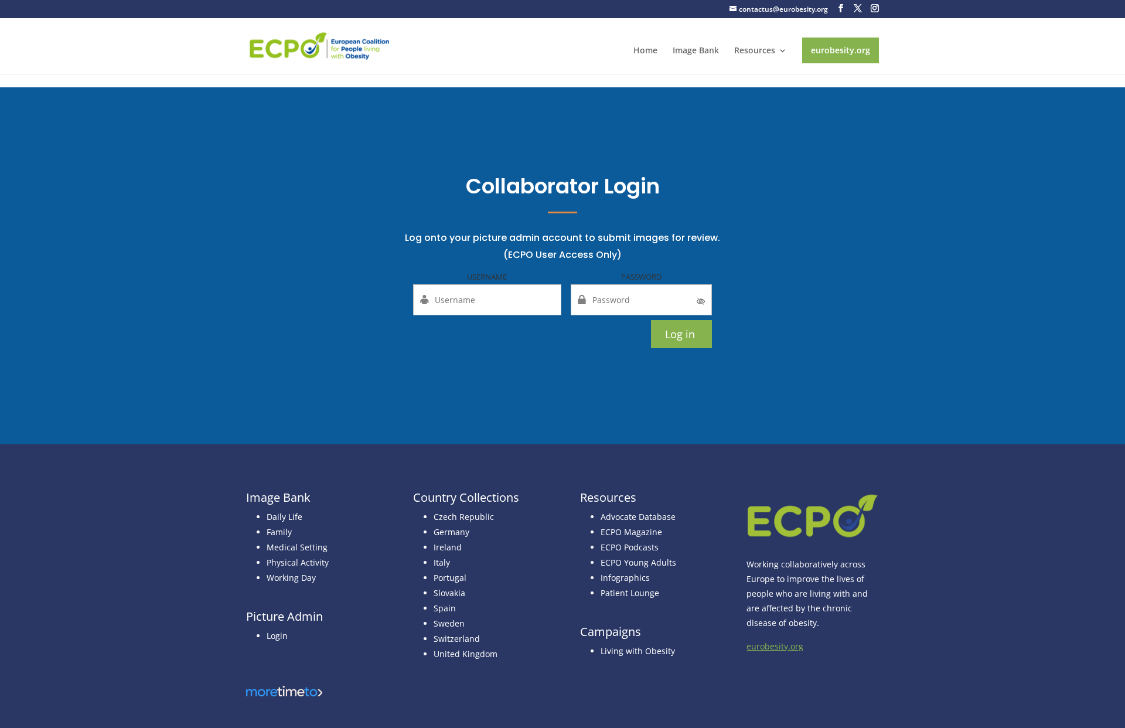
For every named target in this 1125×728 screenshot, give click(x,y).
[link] (319, 44)
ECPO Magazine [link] (631, 532)
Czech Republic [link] (464, 516)
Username (487, 276)
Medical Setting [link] (297, 547)
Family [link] (279, 532)
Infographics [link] (625, 577)
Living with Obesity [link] (638, 650)
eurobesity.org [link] (840, 50)
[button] (841, 8)
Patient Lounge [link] (630, 592)
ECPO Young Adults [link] (638, 562)
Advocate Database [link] (638, 516)
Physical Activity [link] (298, 562)
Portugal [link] (450, 577)
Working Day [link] (291, 577)
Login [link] (277, 635)
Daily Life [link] (284, 516)
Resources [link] (754, 51)
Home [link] (645, 51)
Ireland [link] (448, 547)
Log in (680, 334)
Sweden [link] (449, 623)
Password (641, 276)
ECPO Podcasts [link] (630, 547)
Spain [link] (445, 608)
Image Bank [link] (696, 51)
